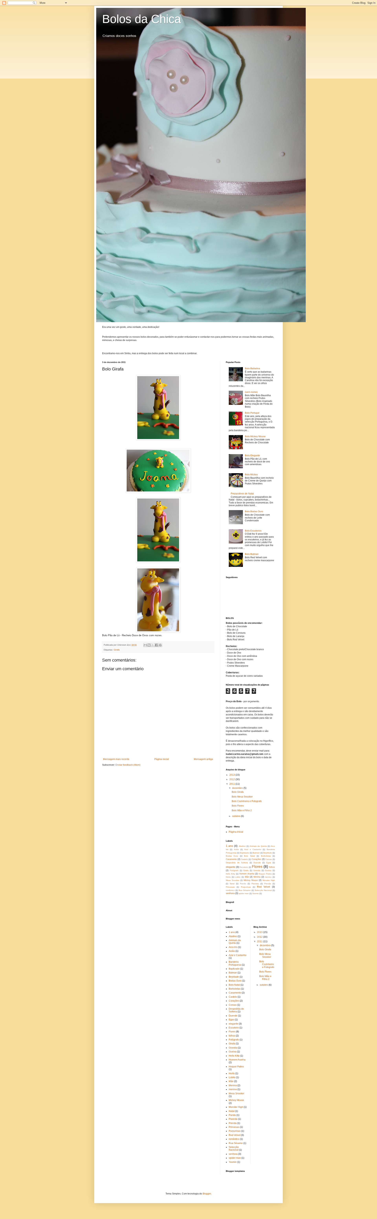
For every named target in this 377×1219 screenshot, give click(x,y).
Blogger (207, 1193)
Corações (256, 859)
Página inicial (161, 759)
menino (268, 877)
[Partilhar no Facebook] (156, 645)
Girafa (117, 650)
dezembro (237, 788)
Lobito (238, 877)
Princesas (230, 887)
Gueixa (268, 870)
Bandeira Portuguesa (235, 963)
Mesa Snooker (232, 880)
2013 (232, 775)
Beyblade (267, 853)
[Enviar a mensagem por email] (145, 645)
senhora (230, 893)
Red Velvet (263, 886)
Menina (256, 877)
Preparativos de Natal (242, 493)
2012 (232, 779)
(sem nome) (251, 392)
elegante (230, 867)
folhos (272, 867)
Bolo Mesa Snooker (242, 796)
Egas (268, 863)
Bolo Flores (238, 805)
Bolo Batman (252, 554)
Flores (257, 866)
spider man (244, 893)
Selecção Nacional (263, 890)
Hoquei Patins (265, 874)
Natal (232, 884)
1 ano (229, 845)
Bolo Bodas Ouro (254, 511)
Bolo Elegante (252, 455)
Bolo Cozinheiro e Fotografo (247, 801)
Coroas (268, 859)
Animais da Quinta (258, 846)
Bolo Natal (249, 856)
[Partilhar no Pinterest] (160, 645)
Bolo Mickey (251, 474)
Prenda (267, 884)
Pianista (255, 884)
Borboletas (266, 856)
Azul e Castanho (252, 849)
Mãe (247, 877)
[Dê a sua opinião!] (149, 645)
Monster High (269, 880)
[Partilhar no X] (153, 645)
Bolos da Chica (141, 19)
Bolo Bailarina (252, 368)
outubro (236, 816)
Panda (243, 884)
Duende (257, 863)
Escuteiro (244, 867)
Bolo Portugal (252, 413)
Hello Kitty (230, 874)
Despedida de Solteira (237, 863)
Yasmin (255, 893)
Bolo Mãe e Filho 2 (242, 810)
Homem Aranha (246, 874)
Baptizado (244, 853)
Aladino (242, 846)
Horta (228, 877)
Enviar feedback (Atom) (127, 764)
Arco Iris (233, 947)
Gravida (256, 870)
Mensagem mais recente (116, 759)
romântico (230, 890)
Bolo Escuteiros (253, 530)
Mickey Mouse (251, 880)
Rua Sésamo (245, 890)
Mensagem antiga (203, 759)
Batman (256, 853)
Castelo (244, 859)
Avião (236, 849)
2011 (232, 784)
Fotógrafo (234, 870)
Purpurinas (246, 887)
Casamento (231, 859)
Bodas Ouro (232, 856)
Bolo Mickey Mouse (255, 436)
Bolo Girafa (238, 792)
